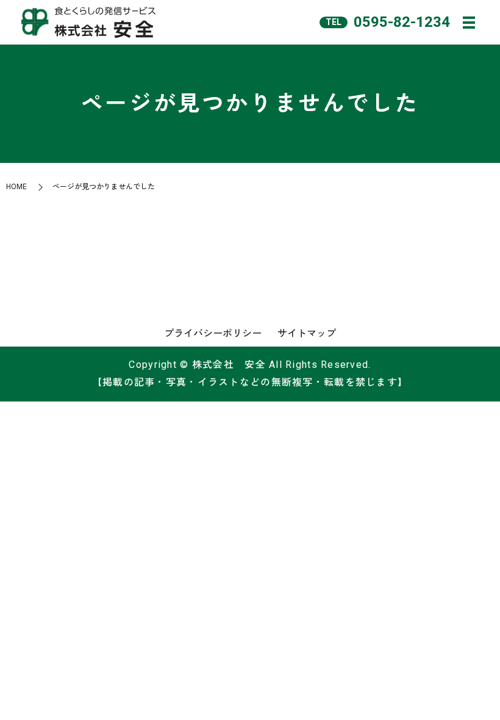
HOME (16, 186)
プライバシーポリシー (213, 333)
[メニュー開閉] (469, 22)
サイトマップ (306, 333)
